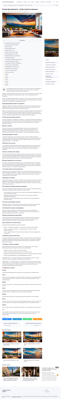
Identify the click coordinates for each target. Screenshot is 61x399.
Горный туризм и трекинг (50, 67)
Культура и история (49, 73)
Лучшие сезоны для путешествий (11, 64)
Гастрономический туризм (51, 64)
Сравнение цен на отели (10, 50)
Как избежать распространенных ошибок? (13, 59)
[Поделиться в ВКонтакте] (7, 319)
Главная (46, 390)
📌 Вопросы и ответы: (9, 72)
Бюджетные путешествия (50, 62)
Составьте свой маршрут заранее (11, 61)
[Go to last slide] (3, 375)
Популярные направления (50, 81)
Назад (57, 5)
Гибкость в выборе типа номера (11, 52)
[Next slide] (57, 55)
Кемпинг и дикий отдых (50, 71)
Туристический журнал (8, 1)
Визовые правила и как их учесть (11, 53)
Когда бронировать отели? (10, 48)
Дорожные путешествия (50, 69)
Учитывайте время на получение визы (12, 55)
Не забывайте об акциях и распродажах (13, 63)
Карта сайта (47, 391)
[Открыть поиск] (54, 2)
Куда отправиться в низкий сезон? (12, 66)
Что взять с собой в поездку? (11, 70)
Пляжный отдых (49, 79)
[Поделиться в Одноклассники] (37, 319)
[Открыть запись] (11, 339)
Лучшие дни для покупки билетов (11, 44)
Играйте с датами (8, 46)
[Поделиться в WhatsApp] (27, 319)
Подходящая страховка (9, 57)
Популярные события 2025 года (11, 68)
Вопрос (6, 77)
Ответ (6, 75)
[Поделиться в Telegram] (17, 319)
